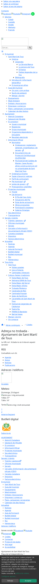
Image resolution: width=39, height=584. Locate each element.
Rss (6, 521)
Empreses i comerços (13, 497)
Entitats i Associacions (14, 495)
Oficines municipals (13, 463)
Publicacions (10, 365)
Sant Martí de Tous (12, 484)
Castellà (11, 22)
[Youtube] (15, 13)
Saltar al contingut (11, 4)
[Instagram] (25, 13)
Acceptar (28, 581)
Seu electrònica (11, 453)
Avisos (7, 360)
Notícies (8, 362)
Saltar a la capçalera (11, 1)
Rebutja (10, 581)
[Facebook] (6, 13)
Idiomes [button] (8, 17)
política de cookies (22, 573)
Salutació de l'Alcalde (13, 443)
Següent (11, 414)
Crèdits (29, 325)
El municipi (5, 482)
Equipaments (10, 489)
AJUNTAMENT (6, 437)
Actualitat (5, 505)
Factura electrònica (12, 479)
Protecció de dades (12, 542)
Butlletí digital (10, 515)
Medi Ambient (10, 492)
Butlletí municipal (12, 518)
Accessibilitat (10, 547)
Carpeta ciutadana (12, 474)
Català (10, 19)
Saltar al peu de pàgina (12, 6)
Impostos (9, 476)
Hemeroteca (10, 523)
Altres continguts (13, 325)
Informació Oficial (12, 448)
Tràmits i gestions (12, 461)
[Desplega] (22, 325)
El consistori (10, 445)
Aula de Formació (12, 513)
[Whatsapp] (33, 13)
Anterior (4, 414)
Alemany (11, 27)
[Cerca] (30, 47)
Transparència (10, 456)
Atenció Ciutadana (12, 440)
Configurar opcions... (9, 576)
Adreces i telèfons (8, 526)
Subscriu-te (6, 433)
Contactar (9, 539)
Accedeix (4, 384)
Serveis (8, 466)
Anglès (11, 25)
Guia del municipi (12, 487)
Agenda (8, 357)
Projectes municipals (13, 450)
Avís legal (8, 544)
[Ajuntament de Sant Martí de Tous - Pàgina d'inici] (14, 41)
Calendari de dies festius (15, 502)
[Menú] (2, 51)
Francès (11, 30)
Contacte (5, 11)
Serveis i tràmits (7, 458)
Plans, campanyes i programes (17, 500)
